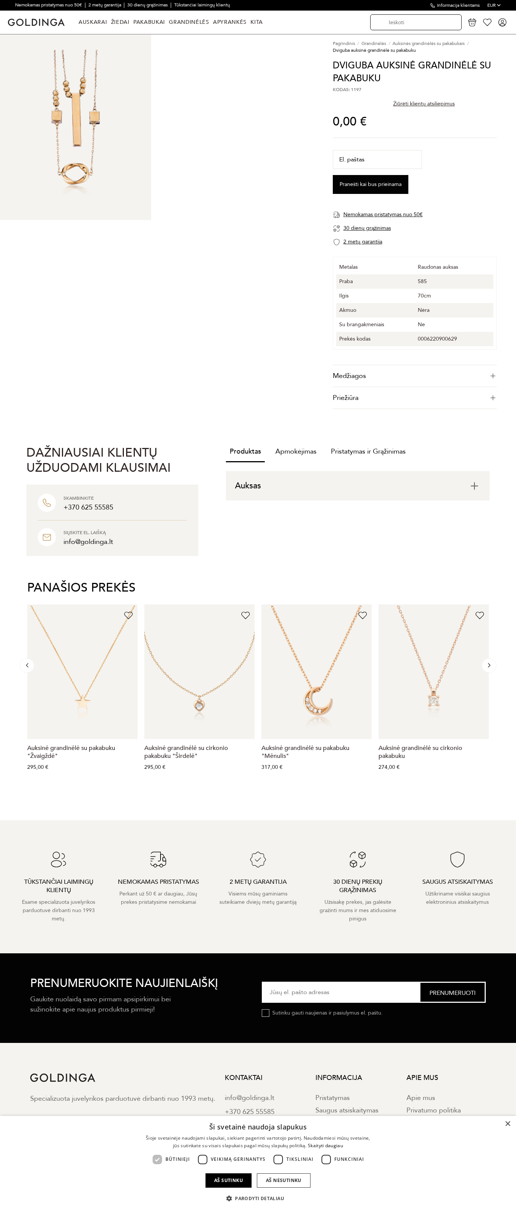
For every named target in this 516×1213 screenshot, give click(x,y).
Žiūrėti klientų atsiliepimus (424, 103)
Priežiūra (345, 398)
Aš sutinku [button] (228, 1180)
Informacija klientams (458, 5)
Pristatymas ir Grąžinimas (368, 451)
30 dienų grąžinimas (148, 5)
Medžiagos (349, 376)
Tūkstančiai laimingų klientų (202, 5)
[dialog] (258, 1164)
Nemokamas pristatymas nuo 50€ (49, 5)
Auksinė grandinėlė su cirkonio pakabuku (420, 752)
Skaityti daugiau (325, 1145)
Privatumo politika (433, 1110)
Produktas (245, 451)
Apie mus (420, 1098)
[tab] (415, 376)
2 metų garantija (105, 5)
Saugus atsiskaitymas (347, 1110)
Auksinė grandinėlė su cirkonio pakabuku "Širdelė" (186, 752)
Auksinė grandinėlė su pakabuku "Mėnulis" (305, 752)
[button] (258, 1198)
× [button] (507, 1124)
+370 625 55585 (250, 1112)
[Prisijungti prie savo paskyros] (502, 22)
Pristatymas (332, 1098)
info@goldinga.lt (249, 1098)
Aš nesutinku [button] (283, 1180)
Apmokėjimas (296, 451)
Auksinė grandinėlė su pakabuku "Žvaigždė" (71, 752)
